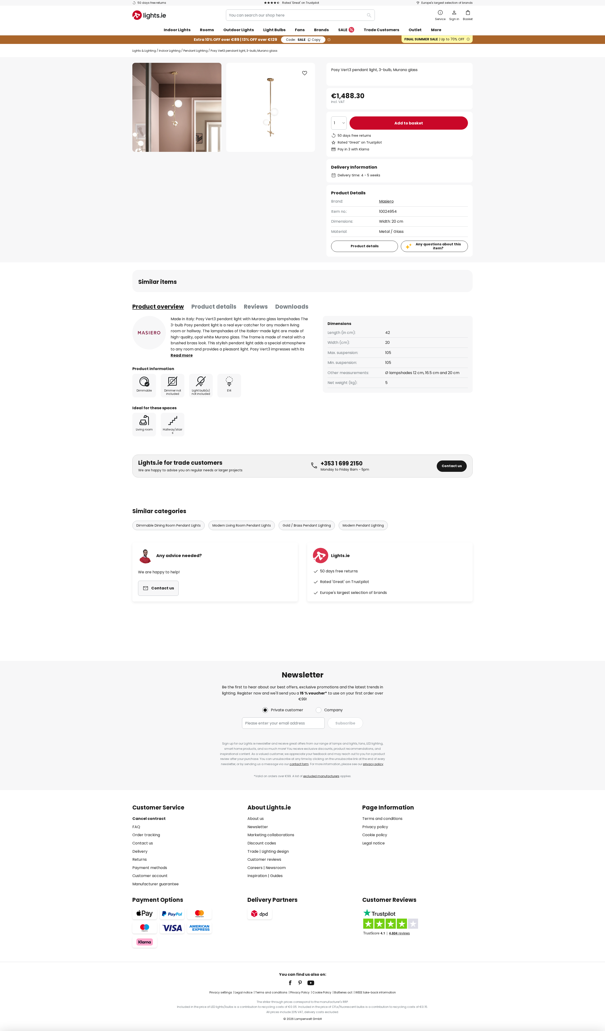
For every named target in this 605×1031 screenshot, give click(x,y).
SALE (342, 30)
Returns (139, 859)
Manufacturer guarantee (155, 884)
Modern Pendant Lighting (363, 525)
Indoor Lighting (170, 51)
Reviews (256, 307)
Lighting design (275, 851)
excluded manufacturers (321, 776)
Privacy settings (220, 992)
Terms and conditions (382, 818)
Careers (255, 867)
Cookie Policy (321, 992)
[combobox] (300, 15)
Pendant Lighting (195, 51)
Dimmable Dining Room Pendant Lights (168, 525)
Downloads (291, 307)
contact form (299, 764)
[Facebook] (293, 983)
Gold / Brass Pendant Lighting (307, 525)
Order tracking (146, 835)
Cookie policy (374, 835)
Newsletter (257, 827)
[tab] (158, 306)
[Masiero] (149, 332)
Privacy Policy (300, 992)
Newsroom (276, 867)
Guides (276, 875)
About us (255, 818)
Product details (213, 307)
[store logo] (149, 15)
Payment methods (149, 867)
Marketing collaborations (270, 835)
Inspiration (257, 875)
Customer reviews (264, 859)
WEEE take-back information (375, 992)
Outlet (415, 30)
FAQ (136, 827)
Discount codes (261, 843)
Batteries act (343, 992)
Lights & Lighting (144, 51)
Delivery (139, 851)
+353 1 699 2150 (342, 463)
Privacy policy (375, 827)
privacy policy (373, 764)
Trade (253, 851)
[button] (304, 73)
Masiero (386, 201)
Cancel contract (149, 818)
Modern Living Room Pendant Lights (241, 525)
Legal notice (373, 843)
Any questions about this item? (438, 246)
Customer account (150, 875)
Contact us (452, 466)
